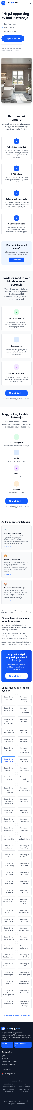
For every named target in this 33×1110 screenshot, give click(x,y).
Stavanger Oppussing (8, 1089)
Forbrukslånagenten (9, 1084)
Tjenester (4, 1059)
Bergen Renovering (24, 1089)
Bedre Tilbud (24, 1091)
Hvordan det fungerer (9, 1061)
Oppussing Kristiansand (9, 1086)
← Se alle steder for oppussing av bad (16, 1015)
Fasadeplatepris (9, 1091)
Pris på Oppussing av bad (17, 612)
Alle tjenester (4, 612)
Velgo (24, 1084)
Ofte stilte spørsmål (8, 1064)
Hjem (3, 1056)
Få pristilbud (11, 38)
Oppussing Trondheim (24, 1086)
